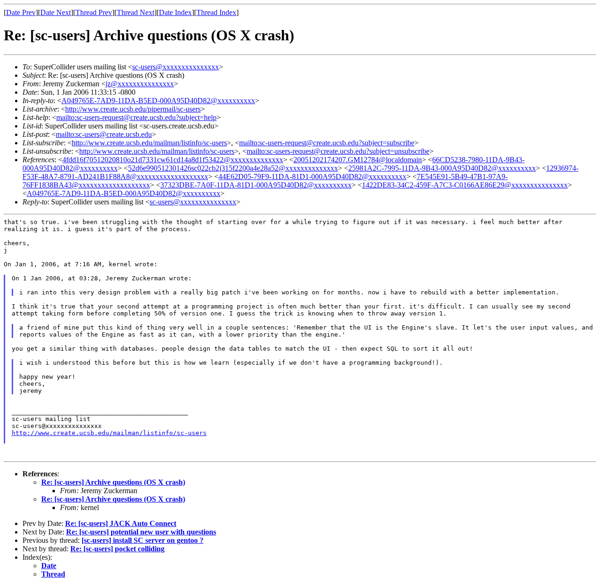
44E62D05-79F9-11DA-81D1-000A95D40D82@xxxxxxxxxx (312, 176)
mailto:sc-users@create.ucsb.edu (104, 134)
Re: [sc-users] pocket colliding (117, 549)
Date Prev (21, 12)
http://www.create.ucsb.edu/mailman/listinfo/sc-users (149, 143)
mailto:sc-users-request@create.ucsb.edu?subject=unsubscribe (338, 151)
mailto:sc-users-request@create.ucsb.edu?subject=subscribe (326, 143)
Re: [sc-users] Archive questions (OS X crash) (113, 482)
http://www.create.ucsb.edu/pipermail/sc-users (133, 109)
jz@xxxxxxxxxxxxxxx (139, 84)
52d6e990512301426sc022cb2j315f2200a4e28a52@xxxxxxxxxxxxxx (233, 168)
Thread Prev (93, 12)
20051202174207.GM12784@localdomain (357, 160)
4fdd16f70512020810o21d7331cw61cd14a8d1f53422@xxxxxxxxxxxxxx (172, 160)
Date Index (175, 12)
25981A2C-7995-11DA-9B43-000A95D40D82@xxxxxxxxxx (442, 168)
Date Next (55, 12)
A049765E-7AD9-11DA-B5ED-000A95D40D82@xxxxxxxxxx (158, 101)
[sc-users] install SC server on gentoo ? (142, 540)
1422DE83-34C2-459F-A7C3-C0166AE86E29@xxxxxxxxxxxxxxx (465, 185)
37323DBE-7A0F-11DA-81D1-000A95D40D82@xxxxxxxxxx (256, 185)
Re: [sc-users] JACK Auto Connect (120, 523)
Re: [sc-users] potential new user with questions (141, 532)
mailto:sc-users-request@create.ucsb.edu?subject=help (136, 117)
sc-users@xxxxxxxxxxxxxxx (175, 67)
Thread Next (135, 12)
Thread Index (216, 12)
